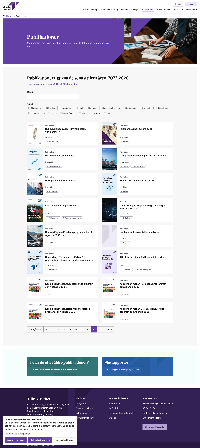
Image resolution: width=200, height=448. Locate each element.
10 (100, 329)
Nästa (109, 329)
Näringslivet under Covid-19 (60, 180)
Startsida (9, 16)
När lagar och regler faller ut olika (138, 232)
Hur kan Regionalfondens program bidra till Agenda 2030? (68, 234)
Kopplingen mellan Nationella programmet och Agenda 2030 (143, 285)
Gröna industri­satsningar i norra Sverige (142, 155)
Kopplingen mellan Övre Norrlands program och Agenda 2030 (69, 285)
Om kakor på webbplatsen (17, 433)
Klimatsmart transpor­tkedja (60, 205)
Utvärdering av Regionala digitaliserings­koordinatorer (142, 207)
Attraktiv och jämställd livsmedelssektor (142, 257)
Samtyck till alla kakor (15, 440)
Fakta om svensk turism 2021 (136, 129)
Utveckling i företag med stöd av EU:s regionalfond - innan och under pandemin (68, 259)
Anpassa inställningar (64, 440)
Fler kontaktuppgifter (156, 427)
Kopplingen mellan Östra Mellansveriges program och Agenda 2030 (142, 310)
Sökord (30, 92)
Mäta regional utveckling (59, 155)
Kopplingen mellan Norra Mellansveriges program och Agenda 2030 (67, 310)
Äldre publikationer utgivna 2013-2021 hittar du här (52, 84)
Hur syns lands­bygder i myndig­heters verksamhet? (66, 130)
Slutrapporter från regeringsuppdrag (124, 369)
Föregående (35, 329)
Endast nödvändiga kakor (40, 440)
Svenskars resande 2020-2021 (137, 180)
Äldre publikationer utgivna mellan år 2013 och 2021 (56, 369)
